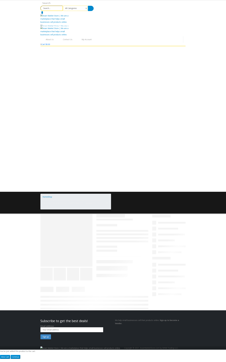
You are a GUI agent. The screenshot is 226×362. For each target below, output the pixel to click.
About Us (50, 39)
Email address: (47, 326)
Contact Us (67, 39)
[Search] (91, 8)
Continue (15, 357)
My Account (87, 39)
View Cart (5, 357)
